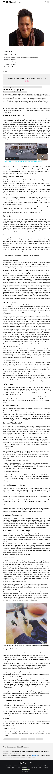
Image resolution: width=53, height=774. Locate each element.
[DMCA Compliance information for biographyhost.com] (26, 769)
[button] (49, 2)
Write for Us (18, 765)
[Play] (42, 156)
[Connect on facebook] (43, 2)
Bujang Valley (24, 478)
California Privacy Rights (21, 767)
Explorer (31, 739)
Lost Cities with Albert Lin (11, 739)
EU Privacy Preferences (33, 767)
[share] (34, 144)
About (7, 765)
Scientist (24, 739)
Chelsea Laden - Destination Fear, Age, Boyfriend (26, 255)
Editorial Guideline (11, 767)
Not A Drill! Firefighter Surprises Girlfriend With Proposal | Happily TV (21, 145)
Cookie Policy (44, 765)
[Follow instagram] (47, 2)
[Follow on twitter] (45, 2)
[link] (7, 144)
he (30, 525)
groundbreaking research (14, 655)
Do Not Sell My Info (43, 767)
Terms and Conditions (27, 765)
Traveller (39, 739)
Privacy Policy (37, 765)
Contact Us (35, 755)
